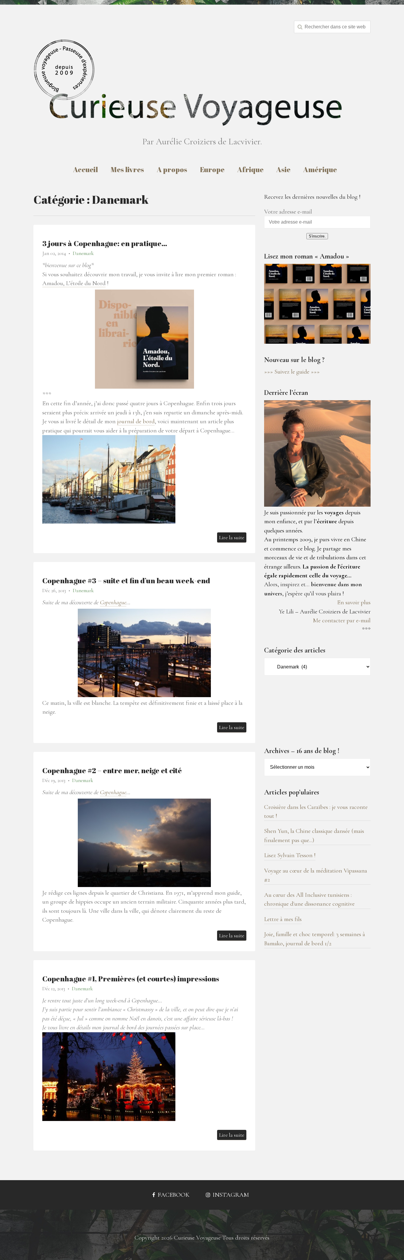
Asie (283, 169)
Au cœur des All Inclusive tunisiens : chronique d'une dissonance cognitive (309, 899)
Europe (212, 169)
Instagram (230, 1194)
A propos (172, 169)
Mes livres (127, 169)
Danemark (83, 253)
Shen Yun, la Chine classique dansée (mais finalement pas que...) (314, 835)
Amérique (320, 169)
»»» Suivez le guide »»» (292, 371)
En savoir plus (354, 602)
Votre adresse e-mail (288, 211)
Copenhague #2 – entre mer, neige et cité (112, 770)
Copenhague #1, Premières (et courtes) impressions (130, 978)
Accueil (85, 169)
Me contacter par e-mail (342, 620)
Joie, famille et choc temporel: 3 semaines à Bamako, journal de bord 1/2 (314, 939)
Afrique (250, 169)
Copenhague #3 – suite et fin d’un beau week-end (126, 580)
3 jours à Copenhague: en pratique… (104, 243)
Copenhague (113, 602)
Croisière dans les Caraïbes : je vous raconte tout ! (316, 811)
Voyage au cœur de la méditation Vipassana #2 (315, 875)
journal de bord (136, 421)
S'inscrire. (317, 236)
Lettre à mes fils (283, 919)
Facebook (173, 1194)
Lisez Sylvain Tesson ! (290, 855)
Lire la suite (231, 537)
